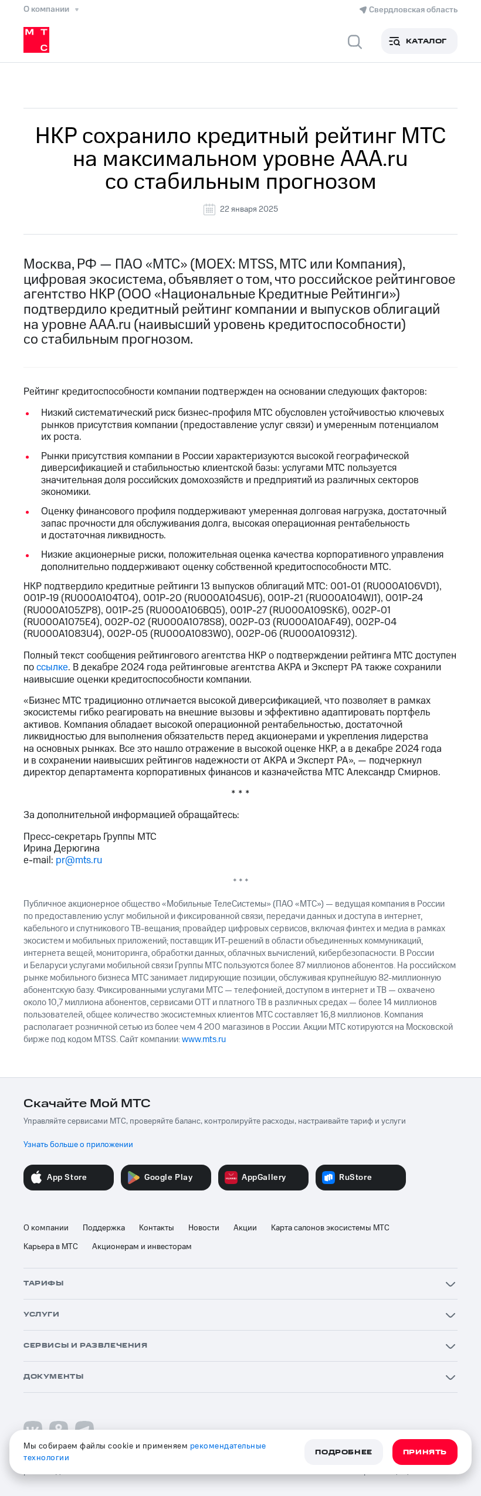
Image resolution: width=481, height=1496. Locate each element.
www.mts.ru (204, 1039)
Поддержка (104, 1228)
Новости (203, 1228)
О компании (46, 1228)
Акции (245, 1228)
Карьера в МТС (50, 1247)
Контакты (156, 1228)
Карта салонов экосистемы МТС (330, 1228)
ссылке (52, 667)
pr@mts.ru (79, 860)
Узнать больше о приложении (78, 1145)
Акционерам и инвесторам (142, 1247)
